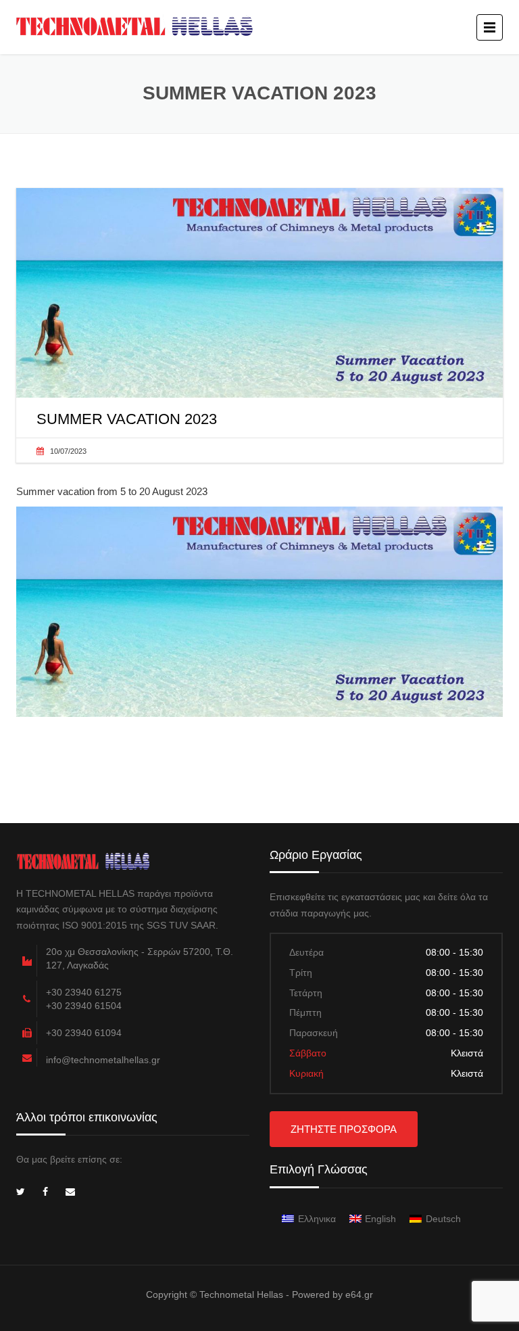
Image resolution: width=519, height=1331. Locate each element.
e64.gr (359, 1294)
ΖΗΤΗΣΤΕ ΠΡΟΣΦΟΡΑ (344, 1129)
